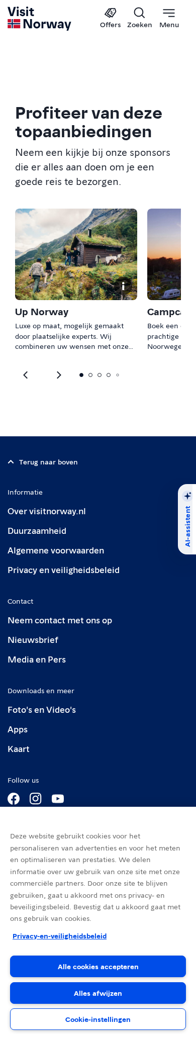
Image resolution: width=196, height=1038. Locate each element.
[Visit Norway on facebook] (14, 799)
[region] (98, 922)
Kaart (19, 748)
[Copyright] (123, 286)
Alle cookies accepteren (98, 966)
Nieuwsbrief (33, 639)
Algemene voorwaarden (56, 549)
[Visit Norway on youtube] (58, 799)
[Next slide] (26, 375)
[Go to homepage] (40, 19)
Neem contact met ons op (60, 619)
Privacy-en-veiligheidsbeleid (60, 935)
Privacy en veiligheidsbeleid (64, 569)
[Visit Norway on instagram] (36, 799)
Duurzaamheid (37, 530)
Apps (18, 728)
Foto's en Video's (42, 709)
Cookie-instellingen (98, 1018)
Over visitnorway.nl (47, 510)
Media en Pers (37, 659)
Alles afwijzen (98, 992)
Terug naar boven (48, 461)
